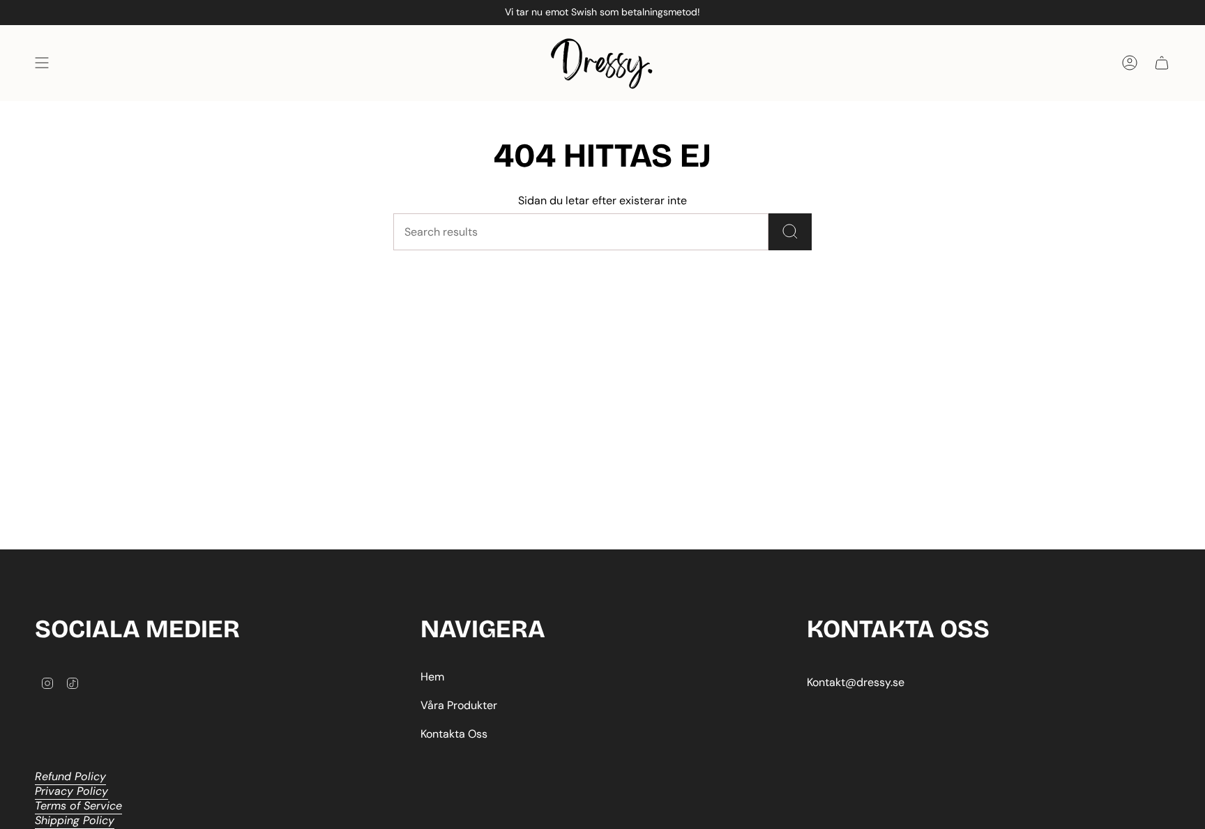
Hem (432, 676)
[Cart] (1162, 63)
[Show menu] (42, 63)
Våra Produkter (458, 705)
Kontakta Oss (453, 734)
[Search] (790, 231)
